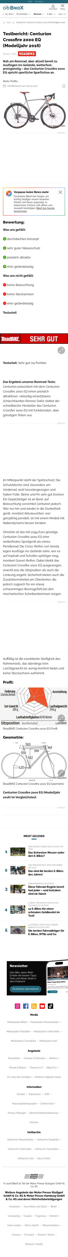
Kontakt (21, 1094)
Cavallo (28, 1216)
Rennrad (37, 14)
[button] (34, 109)
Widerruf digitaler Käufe (48, 1077)
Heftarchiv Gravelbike (46, 1149)
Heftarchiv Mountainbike (20, 1139)
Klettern (53, 1058)
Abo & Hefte (43, 1158)
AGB (46, 1094)
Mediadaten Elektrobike (46, 1031)
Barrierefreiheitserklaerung (44, 1113)
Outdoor (16, 1234)
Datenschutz (47, 1103)
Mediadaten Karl (48, 1041)
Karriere (34, 1122)
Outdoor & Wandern (34, 1058)
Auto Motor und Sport (35, 1206)
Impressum (35, 1094)
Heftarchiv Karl (26, 1158)
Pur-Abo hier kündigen (19, 1077)
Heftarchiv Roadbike (48, 1139)
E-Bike (49, 14)
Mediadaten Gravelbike (23, 1041)
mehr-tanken (14, 1225)
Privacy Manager (17, 1113)
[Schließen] (60, 192)
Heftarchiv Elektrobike (20, 1149)
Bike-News (8, 14)
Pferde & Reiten (17, 1067)
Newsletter (14, 1058)
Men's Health (32, 1225)
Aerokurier (14, 1206)
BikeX (54, 1206)
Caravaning (14, 1216)
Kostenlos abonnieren (25, 988)
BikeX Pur (52, 1067)
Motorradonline (50, 1225)
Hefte (30, 1)
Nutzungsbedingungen (24, 1103)
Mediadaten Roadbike (18, 1031)
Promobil (29, 1234)
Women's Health (34, 1244)
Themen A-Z (36, 1067)
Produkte (39, 1)
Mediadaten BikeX (17, 1022)
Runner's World (46, 1234)
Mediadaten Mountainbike (44, 1022)
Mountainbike (22, 14)
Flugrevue (40, 1216)
